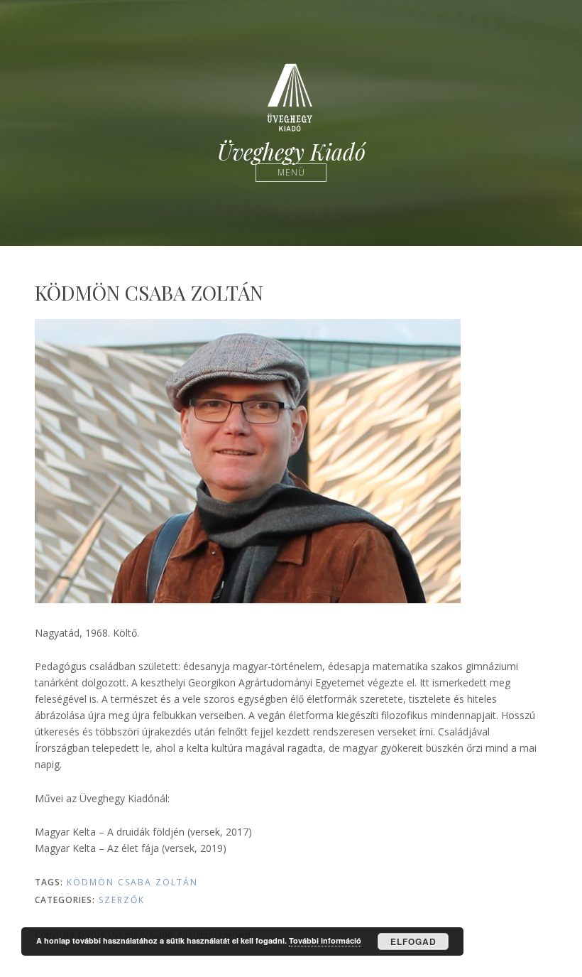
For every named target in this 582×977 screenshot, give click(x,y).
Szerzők (122, 900)
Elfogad (413, 941)
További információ (325, 940)
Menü (291, 172)
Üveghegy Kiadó (291, 151)
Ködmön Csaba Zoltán (132, 882)
